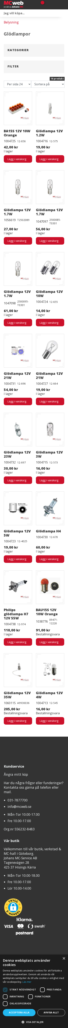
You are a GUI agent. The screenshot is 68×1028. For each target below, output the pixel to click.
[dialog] (34, 991)
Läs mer (26, 981)
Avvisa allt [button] (51, 1012)
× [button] (63, 958)
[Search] (64, 13)
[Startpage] (19, 4)
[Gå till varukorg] (41, 4)
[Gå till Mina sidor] (47, 4)
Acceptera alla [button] (19, 1012)
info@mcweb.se (19, 806)
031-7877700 (18, 800)
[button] (34, 1022)
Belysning (11, 22)
